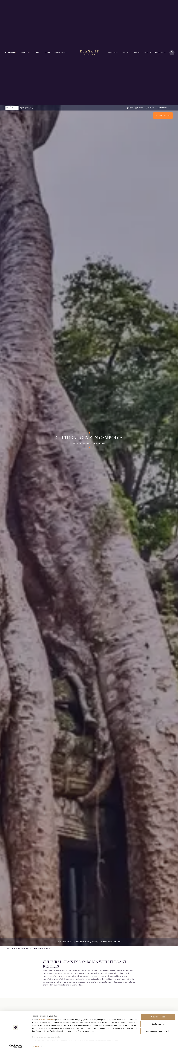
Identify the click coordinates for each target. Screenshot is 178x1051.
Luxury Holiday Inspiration (20, 949)
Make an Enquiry (163, 115)
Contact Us (147, 52)
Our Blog (136, 52)
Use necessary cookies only (158, 1031)
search (172, 52)
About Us (125, 52)
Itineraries (25, 52)
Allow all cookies (158, 1017)
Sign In (131, 108)
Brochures (151, 108)
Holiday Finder (160, 52)
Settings (35, 1046)
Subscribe (140, 108)
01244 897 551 (164, 108)
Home (8, 949)
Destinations (10, 52)
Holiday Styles (60, 52)
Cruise (38, 52)
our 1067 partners (47, 1020)
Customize (156, 1024)
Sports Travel (113, 52)
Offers (47, 52)
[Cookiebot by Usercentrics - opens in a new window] (15, 1046)
